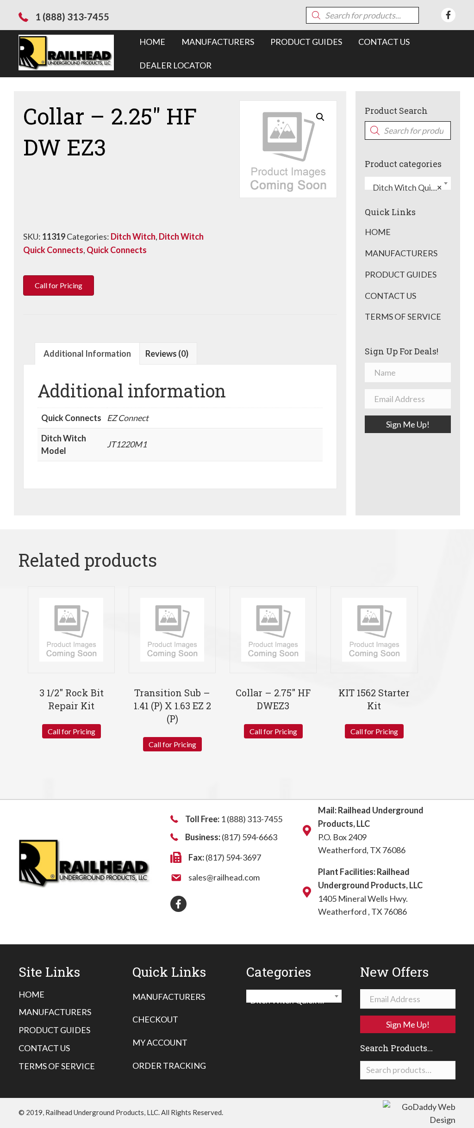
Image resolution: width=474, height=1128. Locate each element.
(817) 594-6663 (249, 837)
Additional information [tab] (87, 353)
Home (378, 232)
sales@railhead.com (224, 877)
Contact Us (390, 296)
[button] (320, 117)
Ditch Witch (133, 236)
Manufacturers (401, 253)
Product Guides (401, 274)
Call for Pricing (71, 731)
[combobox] (408, 183)
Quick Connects (117, 250)
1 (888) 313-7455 (72, 16)
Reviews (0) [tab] (166, 353)
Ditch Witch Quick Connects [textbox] (409, 187)
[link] (152, 42)
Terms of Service (403, 316)
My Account (159, 1042)
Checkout (155, 1019)
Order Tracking (169, 1065)
